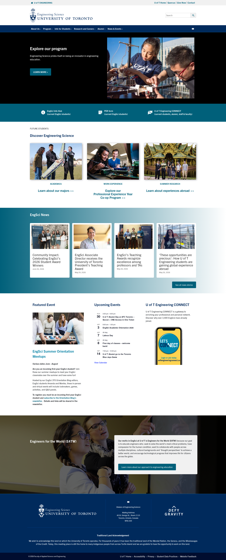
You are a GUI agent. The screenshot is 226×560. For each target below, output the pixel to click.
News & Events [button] (114, 28)
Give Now (181, 2)
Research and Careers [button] (84, 28)
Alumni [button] (101, 28)
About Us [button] (35, 28)
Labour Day (108, 335)
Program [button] (47, 28)
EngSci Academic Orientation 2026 (118, 327)
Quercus (171, 2)
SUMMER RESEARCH (170, 183)
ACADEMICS (56, 183)
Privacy (151, 556)
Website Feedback (188, 556)
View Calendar (100, 362)
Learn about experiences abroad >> (170, 190)
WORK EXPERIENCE (113, 183)
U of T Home (160, 2)
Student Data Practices (167, 556)
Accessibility (139, 556)
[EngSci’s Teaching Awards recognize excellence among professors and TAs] (134, 250)
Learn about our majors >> (56, 190)
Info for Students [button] (62, 28)
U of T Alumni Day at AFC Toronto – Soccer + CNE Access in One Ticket (118, 318)
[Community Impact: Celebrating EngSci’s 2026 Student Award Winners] (50, 250)
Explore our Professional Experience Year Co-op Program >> (113, 194)
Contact (191, 2)
